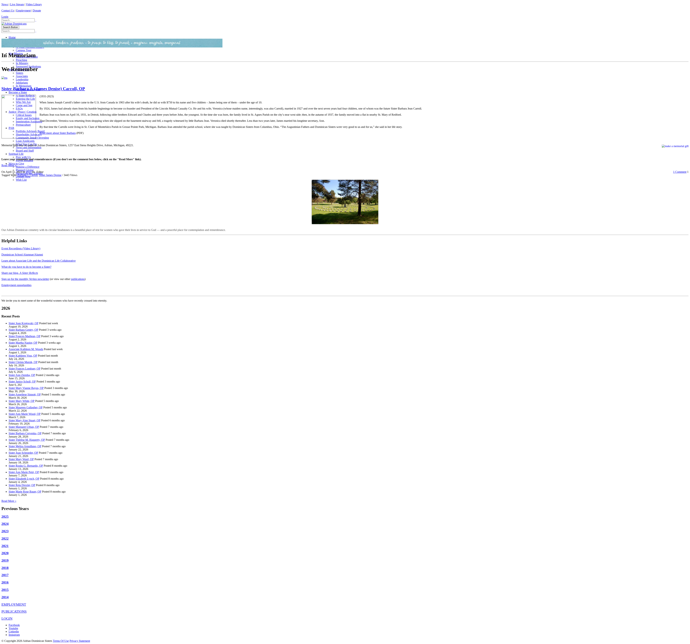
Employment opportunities (16, 285)
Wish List (21, 179)
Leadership (22, 79)
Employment (23, 10)
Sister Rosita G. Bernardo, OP (26, 465)
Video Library (34, 4)
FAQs (19, 108)
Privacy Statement (80, 640)
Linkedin (14, 631)
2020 (5, 553)
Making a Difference (27, 166)
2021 (5, 546)
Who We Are (23, 102)
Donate (37, 10)
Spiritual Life (16, 153)
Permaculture (23, 124)
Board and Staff (25, 150)
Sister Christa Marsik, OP (23, 362)
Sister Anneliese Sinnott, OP (25, 394)
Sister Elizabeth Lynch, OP (24, 478)
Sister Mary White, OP (21, 400)
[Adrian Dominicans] (14, 23)
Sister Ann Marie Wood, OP (25, 413)
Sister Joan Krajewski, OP (23, 323)
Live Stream (17, 4)
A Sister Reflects (25, 95)
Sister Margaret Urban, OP (24, 426)
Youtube (13, 628)
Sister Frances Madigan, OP (24, 336)
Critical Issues (24, 115)
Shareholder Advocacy (29, 134)
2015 (5, 590)
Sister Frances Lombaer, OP (24, 368)
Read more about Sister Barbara (58, 133)
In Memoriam (23, 85)
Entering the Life (25, 98)
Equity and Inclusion (27, 118)
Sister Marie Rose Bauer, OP (25, 491)
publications (78, 279)
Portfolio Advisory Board (30, 131)
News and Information (28, 147)
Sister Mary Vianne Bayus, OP (26, 388)
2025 (5, 516)
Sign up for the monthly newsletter (25, 279)
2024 (5, 524)
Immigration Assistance (29, 121)
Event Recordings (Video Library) (20, 248)
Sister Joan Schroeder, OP (23, 452)
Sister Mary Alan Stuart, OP (24, 420)
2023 (28, 171)
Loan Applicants (25, 140)
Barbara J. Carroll (27, 175)
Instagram (14, 634)
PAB (11, 127)
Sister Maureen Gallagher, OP (26, 407)
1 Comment (679, 171)
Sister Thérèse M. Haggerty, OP (27, 439)
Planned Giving (25, 170)
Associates (22, 76)
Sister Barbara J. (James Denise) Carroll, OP (43, 88)
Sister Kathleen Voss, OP (23, 355)
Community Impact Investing (32, 137)
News (4, 4)
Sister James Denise (50, 175)
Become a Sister (18, 92)
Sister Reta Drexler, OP (22, 485)
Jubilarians (22, 82)
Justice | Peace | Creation (22, 111)
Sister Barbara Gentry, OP (23, 329)
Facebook (14, 625)
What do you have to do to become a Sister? (26, 266)
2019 (5, 560)
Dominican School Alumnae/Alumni (22, 254)
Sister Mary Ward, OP (21, 459)
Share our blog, (19, 272)
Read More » (8, 165)
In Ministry (22, 63)
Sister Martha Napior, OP (23, 342)
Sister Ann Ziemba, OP (22, 375)
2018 (5, 568)
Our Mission (16, 53)
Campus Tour (23, 50)
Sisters (19, 72)
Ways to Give (16, 163)
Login (4, 16)
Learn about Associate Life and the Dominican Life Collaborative (38, 260)
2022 (5, 538)
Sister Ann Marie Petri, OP (24, 472)
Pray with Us (23, 157)
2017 (5, 575)
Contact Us (7, 10)
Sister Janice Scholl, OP (22, 381)
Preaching (21, 60)
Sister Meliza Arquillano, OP (25, 446)
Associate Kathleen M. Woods (26, 349)
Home (12, 37)
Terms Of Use (61, 640)
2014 (5, 597)
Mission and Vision (27, 56)
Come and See (24, 105)
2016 (5, 582)
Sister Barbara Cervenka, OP (25, 433)
